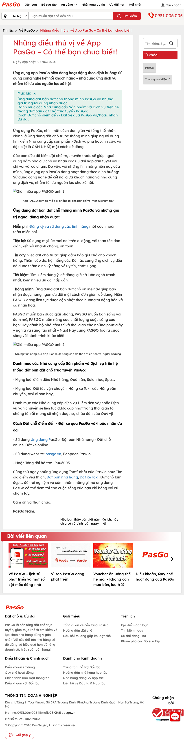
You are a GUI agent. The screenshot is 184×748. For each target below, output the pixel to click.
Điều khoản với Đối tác (22, 683)
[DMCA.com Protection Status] (161, 720)
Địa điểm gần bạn (134, 625)
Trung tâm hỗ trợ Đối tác (81, 667)
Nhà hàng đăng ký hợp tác (83, 678)
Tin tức (8, 30)
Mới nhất (135, 4)
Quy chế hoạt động (19, 673)
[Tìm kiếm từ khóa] (171, 44)
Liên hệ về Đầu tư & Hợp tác (84, 683)
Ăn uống (67, 4)
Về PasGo (27, 30)
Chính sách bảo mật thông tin (27, 678)
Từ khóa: (151, 55)
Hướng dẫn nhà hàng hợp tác (85, 673)
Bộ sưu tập (49, 4)
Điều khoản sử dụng (20, 667)
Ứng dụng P (41, 439)
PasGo (149, 67)
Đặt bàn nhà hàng (62, 477)
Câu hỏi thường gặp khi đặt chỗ (87, 636)
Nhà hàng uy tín (93, 4)
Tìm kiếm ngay (132, 630)
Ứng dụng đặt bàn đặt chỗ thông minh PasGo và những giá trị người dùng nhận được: (65, 101)
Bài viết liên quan (27, 536)
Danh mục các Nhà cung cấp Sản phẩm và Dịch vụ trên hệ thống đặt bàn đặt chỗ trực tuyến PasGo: (68, 109)
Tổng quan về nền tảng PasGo (86, 625)
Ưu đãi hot (116, 4)
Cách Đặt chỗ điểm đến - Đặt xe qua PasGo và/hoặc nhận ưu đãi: (68, 117)
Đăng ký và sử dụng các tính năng (58, 226)
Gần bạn (31, 4)
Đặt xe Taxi (89, 477)
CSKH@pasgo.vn (62, 713)
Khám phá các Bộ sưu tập (140, 641)
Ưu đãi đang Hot (133, 636)
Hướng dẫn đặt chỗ (77, 630)
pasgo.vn (53, 454)
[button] (11, 559)
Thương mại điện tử (157, 79)
